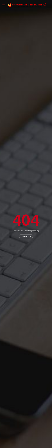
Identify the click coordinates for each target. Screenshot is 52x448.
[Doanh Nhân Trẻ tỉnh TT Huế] (27, 5)
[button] (3, 5)
